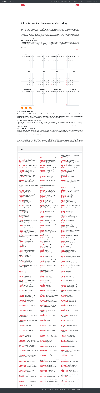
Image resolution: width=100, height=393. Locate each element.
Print (77, 49)
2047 (77, 5)
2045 (23, 5)
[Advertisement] (50, 14)
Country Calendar (89, 1)
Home (52, 1)
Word (26, 108)
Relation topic (95, 1)
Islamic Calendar (56, 1)
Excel (30, 108)
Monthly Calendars (63, 1)
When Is (75, 1)
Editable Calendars (81, 1)
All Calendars (70, 1)
